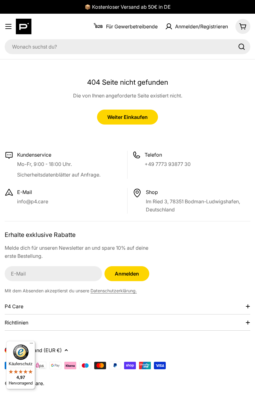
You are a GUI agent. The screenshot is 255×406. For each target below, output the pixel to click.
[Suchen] (241, 46)
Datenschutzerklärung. (113, 290)
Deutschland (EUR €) (37, 350)
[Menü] (31, 344)
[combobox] (127, 46)
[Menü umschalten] (8, 26)
